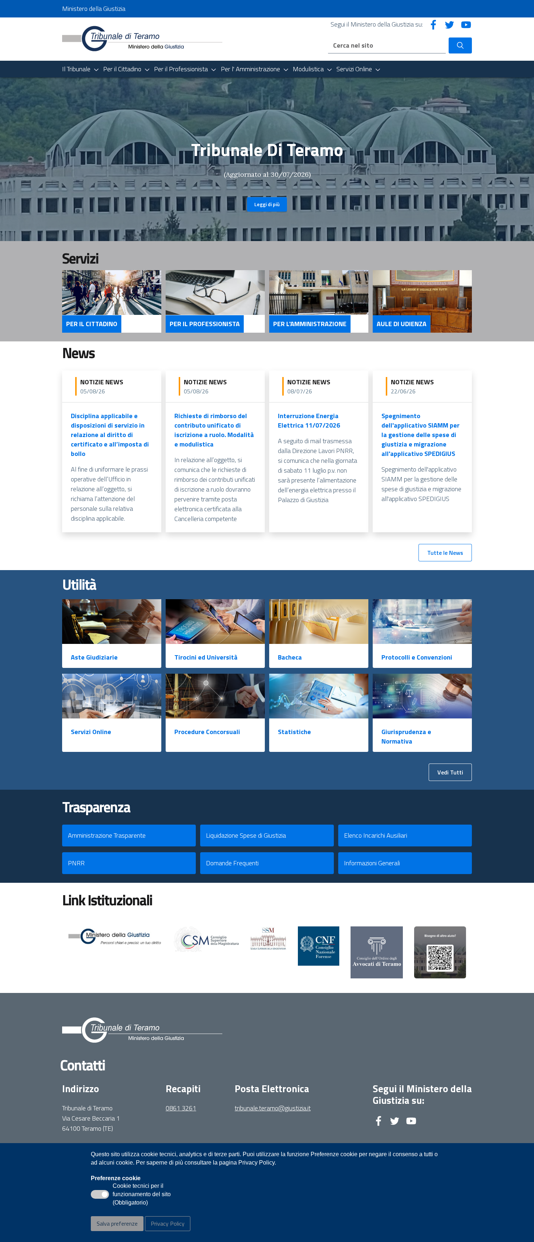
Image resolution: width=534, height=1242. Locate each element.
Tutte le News (445, 552)
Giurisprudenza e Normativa (406, 736)
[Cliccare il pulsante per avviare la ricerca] (460, 45)
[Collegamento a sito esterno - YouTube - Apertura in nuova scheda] (466, 24)
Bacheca (290, 657)
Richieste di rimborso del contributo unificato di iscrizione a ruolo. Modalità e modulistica (214, 430)
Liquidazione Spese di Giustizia (246, 835)
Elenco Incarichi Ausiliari (375, 835)
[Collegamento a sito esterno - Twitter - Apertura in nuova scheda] (450, 24)
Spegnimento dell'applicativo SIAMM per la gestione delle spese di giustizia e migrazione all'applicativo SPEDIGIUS (420, 434)
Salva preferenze (117, 1223)
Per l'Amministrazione (310, 324)
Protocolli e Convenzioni (416, 657)
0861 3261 (181, 1108)
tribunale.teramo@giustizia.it (273, 1108)
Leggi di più (267, 204)
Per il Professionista (205, 324)
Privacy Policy (168, 1223)
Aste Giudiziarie (94, 657)
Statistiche (294, 732)
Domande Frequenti (232, 863)
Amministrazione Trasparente (107, 835)
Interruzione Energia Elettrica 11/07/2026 (309, 420)
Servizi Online (91, 732)
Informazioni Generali (372, 863)
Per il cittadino (91, 324)
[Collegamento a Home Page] (142, 38)
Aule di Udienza (401, 324)
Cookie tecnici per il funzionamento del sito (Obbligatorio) (142, 1194)
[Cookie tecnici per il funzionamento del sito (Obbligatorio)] (100, 1194)
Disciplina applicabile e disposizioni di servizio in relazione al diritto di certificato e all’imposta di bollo (110, 434)
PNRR (76, 863)
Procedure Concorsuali (207, 732)
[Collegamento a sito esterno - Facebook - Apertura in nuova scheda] (433, 24)
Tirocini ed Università (206, 657)
